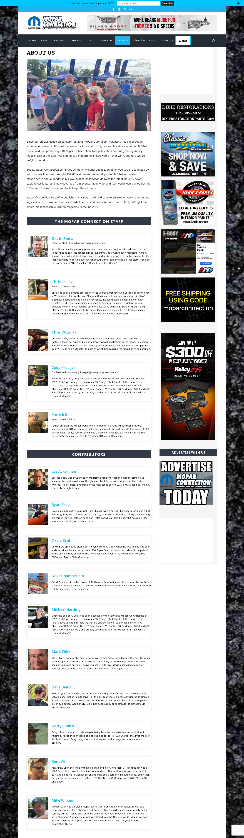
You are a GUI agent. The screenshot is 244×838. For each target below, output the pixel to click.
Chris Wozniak (64, 332)
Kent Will (59, 761)
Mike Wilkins (63, 800)
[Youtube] (131, 9)
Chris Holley (62, 281)
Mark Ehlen (61, 651)
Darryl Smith (63, 725)
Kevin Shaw (63, 238)
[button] (213, 41)
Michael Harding (66, 609)
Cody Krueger (63, 367)
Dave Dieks (61, 687)
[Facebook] (113, 9)
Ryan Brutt (61, 504)
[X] (125, 9)
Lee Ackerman (64, 471)
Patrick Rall (62, 414)
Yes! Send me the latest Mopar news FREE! (92, 3)
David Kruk (61, 540)
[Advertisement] (186, 71)
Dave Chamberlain (68, 575)
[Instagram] (119, 9)
